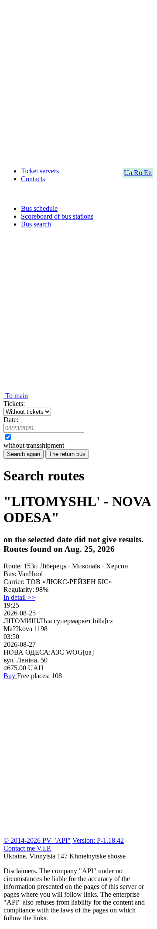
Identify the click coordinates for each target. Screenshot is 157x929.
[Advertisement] (78, 81)
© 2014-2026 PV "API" (37, 840)
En (148, 172)
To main (15, 395)
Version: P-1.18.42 (98, 840)
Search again (23, 454)
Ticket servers (40, 171)
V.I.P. (44, 848)
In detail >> (19, 597)
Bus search (36, 224)
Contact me (20, 848)
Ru (139, 172)
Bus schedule (39, 208)
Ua (129, 172)
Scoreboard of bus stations (57, 216)
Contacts (33, 178)
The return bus (67, 454)
